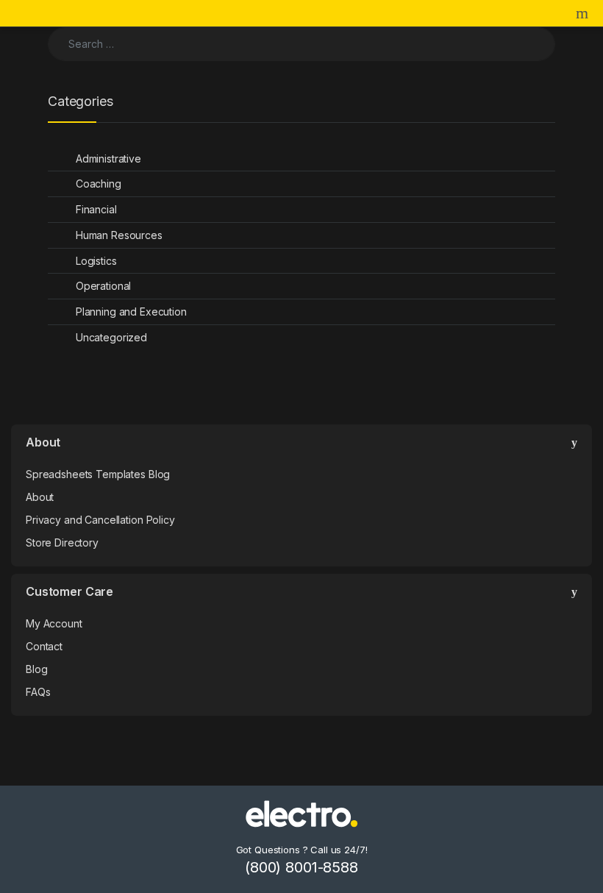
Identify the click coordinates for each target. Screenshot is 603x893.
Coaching (98, 183)
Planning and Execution (131, 311)
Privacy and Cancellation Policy (100, 519)
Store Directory (62, 542)
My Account (54, 623)
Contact (44, 646)
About (40, 497)
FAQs (38, 692)
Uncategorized (111, 337)
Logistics (96, 261)
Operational (103, 286)
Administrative (108, 158)
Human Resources (119, 235)
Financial (96, 209)
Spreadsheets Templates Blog (98, 474)
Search (584, 13)
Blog (36, 669)
